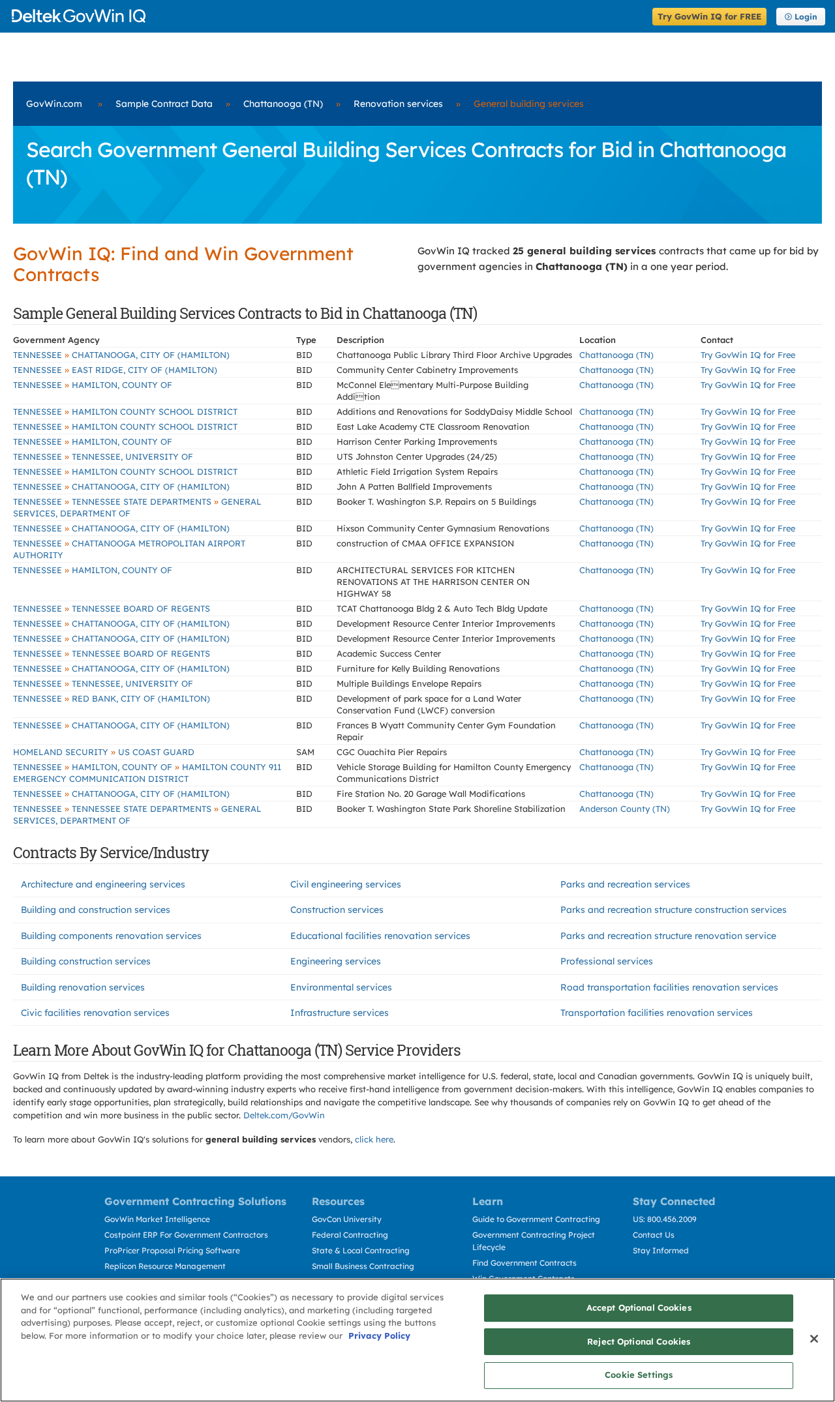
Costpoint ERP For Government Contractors (186, 1235)
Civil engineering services (345, 884)
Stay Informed (661, 1250)
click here (374, 1139)
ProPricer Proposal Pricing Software (172, 1250)
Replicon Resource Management (165, 1266)
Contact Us (654, 1235)
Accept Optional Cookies (638, 1307)
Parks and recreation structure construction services (673, 910)
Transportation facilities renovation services (656, 1013)
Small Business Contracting (363, 1266)
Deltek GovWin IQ (328, 16)
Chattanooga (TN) (283, 104)
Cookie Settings (639, 1374)
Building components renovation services (111, 936)
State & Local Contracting (361, 1250)
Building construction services (86, 961)
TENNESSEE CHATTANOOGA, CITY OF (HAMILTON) (121, 355)
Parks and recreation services (625, 884)
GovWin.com (54, 104)
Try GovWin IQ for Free (748, 355)
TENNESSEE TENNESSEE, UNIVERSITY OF (103, 456)
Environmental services (341, 987)
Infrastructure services (339, 1013)
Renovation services (398, 104)
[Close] (814, 1338)
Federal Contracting (350, 1235)
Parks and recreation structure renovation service (668, 936)
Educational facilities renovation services (380, 936)
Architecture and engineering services (103, 884)
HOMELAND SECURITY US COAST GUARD (103, 752)
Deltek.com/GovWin (284, 1115)
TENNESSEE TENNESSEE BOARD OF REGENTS (111, 608)
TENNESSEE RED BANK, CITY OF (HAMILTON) (111, 698)
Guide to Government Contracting (536, 1219)
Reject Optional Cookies (638, 1341)
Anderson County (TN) (624, 808)
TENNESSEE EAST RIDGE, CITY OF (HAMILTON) (115, 370)
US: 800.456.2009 (665, 1219)
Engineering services (335, 961)
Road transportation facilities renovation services (669, 987)
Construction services (337, 910)
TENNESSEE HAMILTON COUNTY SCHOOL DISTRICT (125, 411)
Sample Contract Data (164, 104)
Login (806, 17)
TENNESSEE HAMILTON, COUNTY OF (92, 385)
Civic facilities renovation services (95, 1013)
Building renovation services (83, 987)
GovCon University (347, 1219)
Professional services (606, 961)
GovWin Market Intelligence (157, 1219)
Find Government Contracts (524, 1263)
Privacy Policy (379, 1335)
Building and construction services (95, 910)
